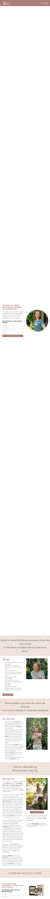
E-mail (3, 330)
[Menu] (46, 3)
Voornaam (4, 325)
